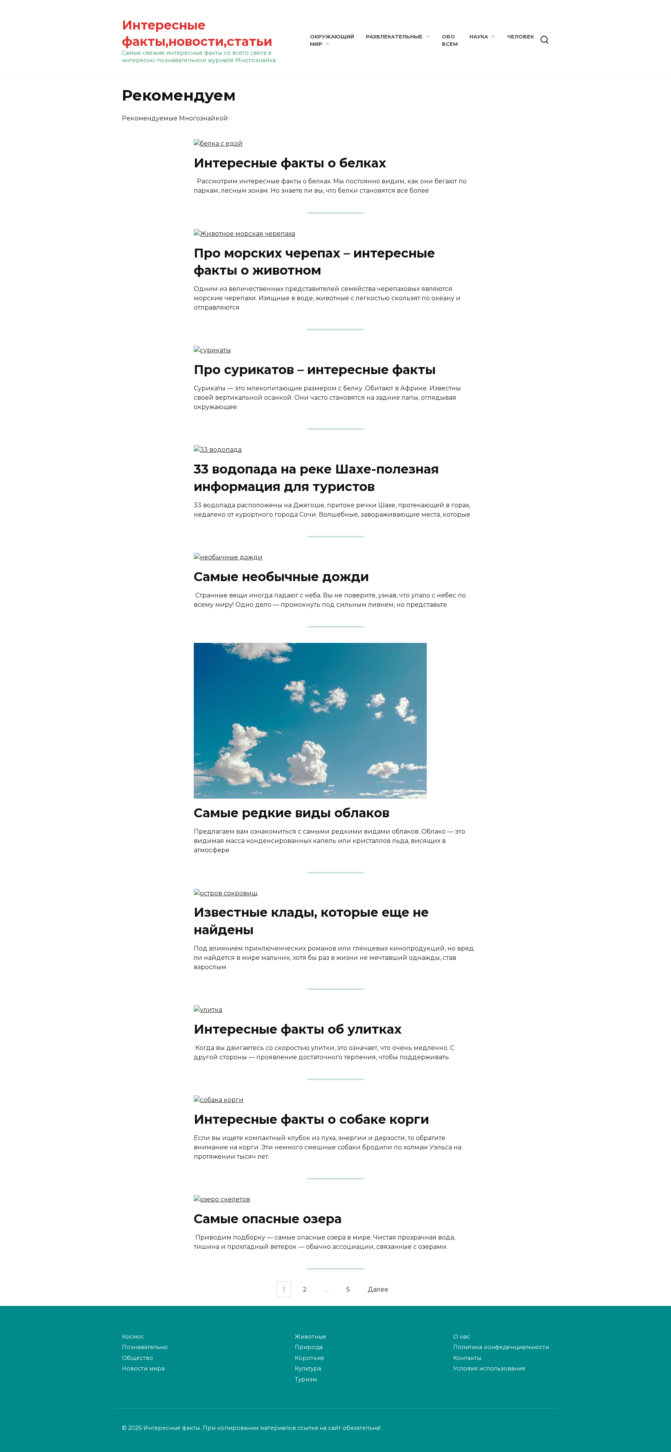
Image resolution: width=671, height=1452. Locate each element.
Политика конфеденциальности (501, 1347)
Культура (308, 1368)
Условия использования (489, 1368)
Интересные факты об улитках (298, 1029)
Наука (478, 37)
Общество (137, 1358)
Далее (378, 1289)
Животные (310, 1336)
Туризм (306, 1379)
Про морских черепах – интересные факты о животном (314, 261)
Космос (133, 1336)
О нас (461, 1336)
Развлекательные (394, 37)
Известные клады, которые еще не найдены (311, 921)
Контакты (467, 1358)
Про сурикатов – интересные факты (315, 369)
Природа (309, 1347)
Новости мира (143, 1368)
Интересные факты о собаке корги (311, 1119)
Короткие (309, 1358)
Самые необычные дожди (281, 576)
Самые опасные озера (268, 1218)
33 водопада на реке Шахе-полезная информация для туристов (316, 477)
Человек (520, 37)
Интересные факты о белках (290, 163)
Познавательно (145, 1347)
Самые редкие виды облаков (291, 813)
